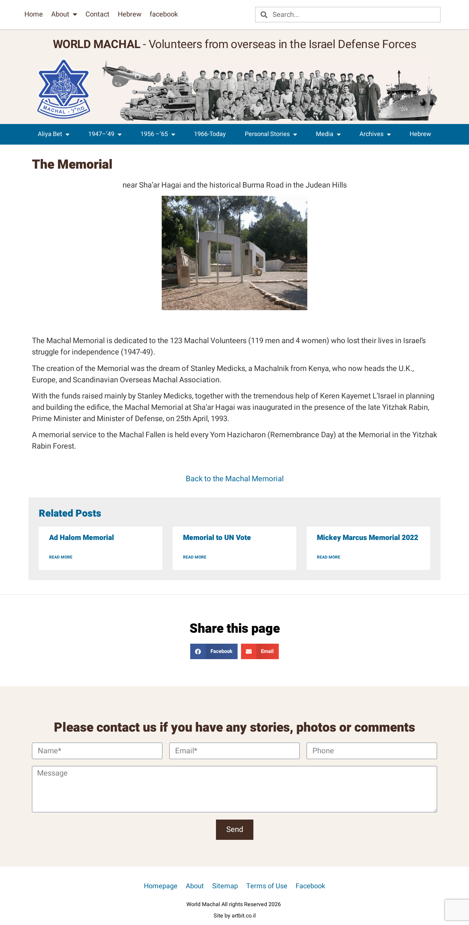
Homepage (161, 886)
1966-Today (210, 134)
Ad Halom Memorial (81, 537)
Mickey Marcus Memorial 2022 (367, 537)
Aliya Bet (50, 134)
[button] (214, 651)
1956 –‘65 (154, 134)
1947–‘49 (101, 134)
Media (324, 134)
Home (33, 14)
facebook (164, 14)
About (60, 14)
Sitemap (225, 886)
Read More (60, 557)
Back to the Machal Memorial (235, 478)
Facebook (310, 886)
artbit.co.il (244, 916)
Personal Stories (267, 134)
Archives (371, 134)
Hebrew (129, 14)
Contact (97, 14)
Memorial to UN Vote (217, 537)
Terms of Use (266, 886)
